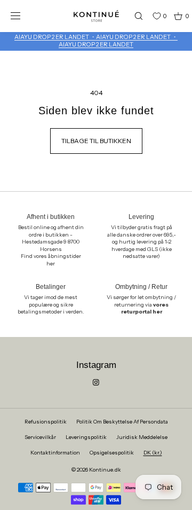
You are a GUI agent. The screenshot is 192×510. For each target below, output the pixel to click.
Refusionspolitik (46, 421)
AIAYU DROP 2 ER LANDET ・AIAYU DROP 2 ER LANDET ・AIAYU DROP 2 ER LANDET (96, 40)
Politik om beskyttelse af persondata (122, 421)
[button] (134, 16)
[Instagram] (96, 382)
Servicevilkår (40, 437)
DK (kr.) (152, 452)
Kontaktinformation (55, 452)
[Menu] (23, 16)
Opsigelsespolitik (112, 452)
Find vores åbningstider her (51, 260)
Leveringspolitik (86, 437)
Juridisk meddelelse (141, 437)
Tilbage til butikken (96, 141)
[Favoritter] (149, 16)
